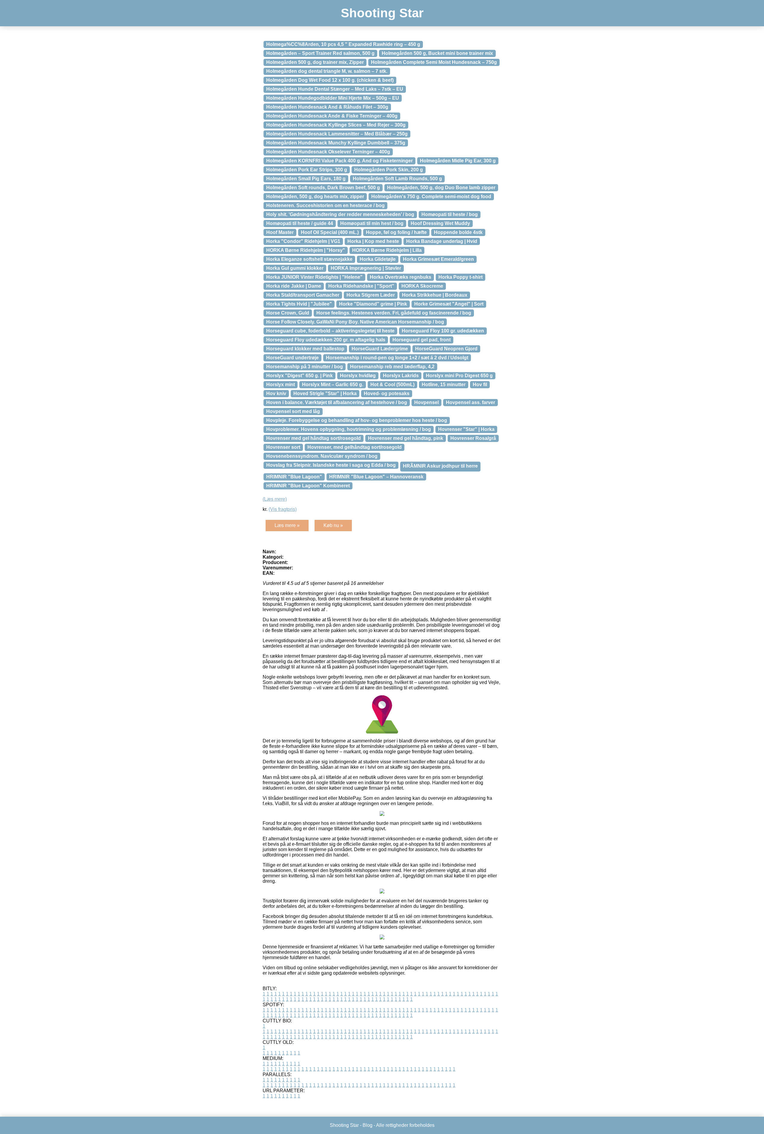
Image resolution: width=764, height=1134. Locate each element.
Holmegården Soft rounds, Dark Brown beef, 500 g (323, 187)
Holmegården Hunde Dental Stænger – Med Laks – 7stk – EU (334, 89)
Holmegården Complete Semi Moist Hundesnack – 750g (434, 62)
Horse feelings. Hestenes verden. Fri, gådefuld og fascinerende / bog (393, 312)
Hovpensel (426, 402)
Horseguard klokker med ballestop (305, 348)
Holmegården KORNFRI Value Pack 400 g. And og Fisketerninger (339, 160)
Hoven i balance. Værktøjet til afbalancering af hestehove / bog (336, 402)
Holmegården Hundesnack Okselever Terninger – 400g (328, 151)
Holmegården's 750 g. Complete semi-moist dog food (431, 196)
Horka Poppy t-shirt (460, 277)
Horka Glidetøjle (378, 259)
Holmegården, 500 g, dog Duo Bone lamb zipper (441, 187)
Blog (367, 1125)
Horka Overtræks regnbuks (400, 277)
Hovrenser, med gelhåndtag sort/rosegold (354, 447)
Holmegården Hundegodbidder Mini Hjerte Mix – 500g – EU (332, 98)
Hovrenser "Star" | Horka (466, 429)
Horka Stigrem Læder (370, 295)
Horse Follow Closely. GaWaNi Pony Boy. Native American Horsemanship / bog (355, 321)
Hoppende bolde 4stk (458, 232)
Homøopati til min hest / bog (371, 223)
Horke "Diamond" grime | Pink (373, 303)
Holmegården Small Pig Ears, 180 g (306, 178)
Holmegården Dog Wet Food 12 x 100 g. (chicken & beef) (330, 80)
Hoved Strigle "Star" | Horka (325, 393)
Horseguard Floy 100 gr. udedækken (443, 330)
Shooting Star (382, 13)
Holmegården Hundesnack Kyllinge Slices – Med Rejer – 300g (336, 124)
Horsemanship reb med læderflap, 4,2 (392, 366)
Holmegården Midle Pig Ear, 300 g (458, 160)
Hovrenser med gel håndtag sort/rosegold (313, 438)
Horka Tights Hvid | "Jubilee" (299, 303)
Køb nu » (333, 525)
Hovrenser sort (283, 447)
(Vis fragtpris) (283, 509)
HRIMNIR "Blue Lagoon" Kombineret (308, 485)
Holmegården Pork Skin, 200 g (388, 169)
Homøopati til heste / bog (449, 214)
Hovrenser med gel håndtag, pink (405, 438)
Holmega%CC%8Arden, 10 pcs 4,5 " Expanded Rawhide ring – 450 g (343, 44)
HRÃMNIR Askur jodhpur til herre (440, 466)
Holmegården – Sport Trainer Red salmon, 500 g (320, 53)
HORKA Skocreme (422, 286)
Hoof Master (280, 232)
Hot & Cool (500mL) (392, 384)
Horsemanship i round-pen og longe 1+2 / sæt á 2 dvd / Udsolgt (397, 357)
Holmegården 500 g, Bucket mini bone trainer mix (437, 53)
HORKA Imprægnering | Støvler (366, 268)
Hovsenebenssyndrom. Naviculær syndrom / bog (322, 456)
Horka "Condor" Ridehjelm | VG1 (303, 241)
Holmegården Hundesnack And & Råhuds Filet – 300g (327, 107)
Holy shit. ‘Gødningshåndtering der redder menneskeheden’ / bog (340, 214)
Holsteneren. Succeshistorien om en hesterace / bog (325, 205)
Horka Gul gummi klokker (295, 268)
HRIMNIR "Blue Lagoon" (294, 476)
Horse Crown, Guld (287, 312)
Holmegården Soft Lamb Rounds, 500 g (397, 178)
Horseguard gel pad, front (421, 339)
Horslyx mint (280, 384)
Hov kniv (276, 393)
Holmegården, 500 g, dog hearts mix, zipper (315, 196)
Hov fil (480, 384)
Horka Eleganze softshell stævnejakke (309, 259)
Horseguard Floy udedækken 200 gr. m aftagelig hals (325, 339)
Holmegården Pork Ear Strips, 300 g (306, 169)
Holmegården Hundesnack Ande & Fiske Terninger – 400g (332, 115)
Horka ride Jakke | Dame (293, 286)
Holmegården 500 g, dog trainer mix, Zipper (315, 62)
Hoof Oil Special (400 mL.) (330, 232)
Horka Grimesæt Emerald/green (438, 259)
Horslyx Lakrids (401, 375)
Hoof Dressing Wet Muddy (440, 223)
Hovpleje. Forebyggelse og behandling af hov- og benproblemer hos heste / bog (356, 420)
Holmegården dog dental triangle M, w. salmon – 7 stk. (326, 71)
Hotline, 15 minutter (444, 384)
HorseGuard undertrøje (292, 357)
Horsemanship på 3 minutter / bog (304, 366)
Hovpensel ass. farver (470, 402)
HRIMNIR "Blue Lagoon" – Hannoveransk (376, 476)
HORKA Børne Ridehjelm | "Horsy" (305, 250)
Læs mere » (287, 525)
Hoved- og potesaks (386, 393)
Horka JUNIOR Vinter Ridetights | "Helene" (314, 277)
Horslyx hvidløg (358, 375)
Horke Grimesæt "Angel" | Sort (448, 303)
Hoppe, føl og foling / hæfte (396, 232)
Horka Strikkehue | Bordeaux (434, 295)
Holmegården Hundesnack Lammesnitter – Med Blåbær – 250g (337, 133)
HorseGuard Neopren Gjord (446, 348)
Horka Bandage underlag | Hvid (441, 241)
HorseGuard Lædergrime (380, 348)
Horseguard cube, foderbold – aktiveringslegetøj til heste (330, 330)
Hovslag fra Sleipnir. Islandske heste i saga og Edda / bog (331, 465)
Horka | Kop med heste (373, 241)
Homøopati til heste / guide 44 (299, 223)
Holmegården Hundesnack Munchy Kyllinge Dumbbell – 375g (335, 142)
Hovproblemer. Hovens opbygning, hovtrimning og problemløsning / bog (348, 429)
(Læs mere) (275, 499)
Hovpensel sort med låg (293, 411)
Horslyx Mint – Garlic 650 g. (332, 384)
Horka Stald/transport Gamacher (302, 295)
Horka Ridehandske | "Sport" (361, 286)
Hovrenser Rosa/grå (473, 438)
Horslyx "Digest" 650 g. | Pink (299, 375)
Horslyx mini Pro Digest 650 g (459, 375)
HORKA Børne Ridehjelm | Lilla (387, 250)
